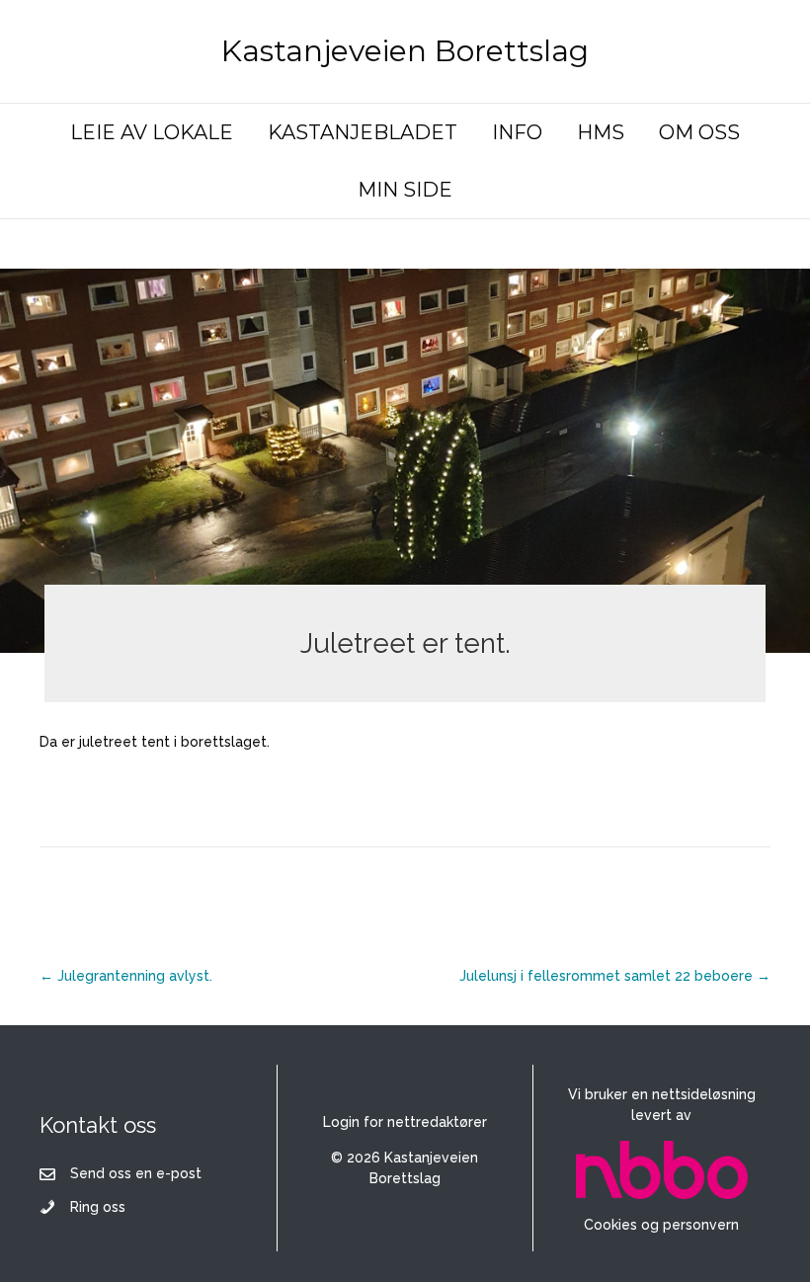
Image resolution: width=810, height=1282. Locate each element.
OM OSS (699, 132)
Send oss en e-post (136, 1173)
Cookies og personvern (661, 1225)
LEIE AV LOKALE (151, 132)
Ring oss (97, 1207)
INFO (517, 132)
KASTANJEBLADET (362, 132)
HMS (600, 132)
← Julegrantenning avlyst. (126, 976)
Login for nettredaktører (405, 1122)
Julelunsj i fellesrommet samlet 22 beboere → (614, 976)
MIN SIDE (405, 189)
